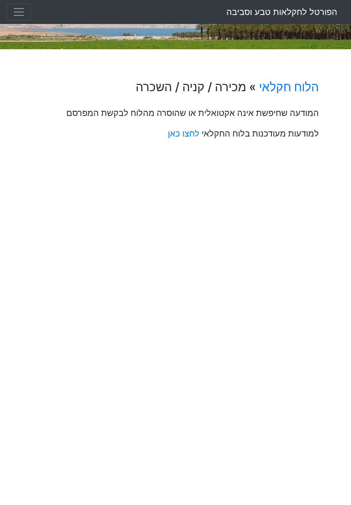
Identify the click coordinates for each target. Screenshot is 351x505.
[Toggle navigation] (19, 12)
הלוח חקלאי (289, 87)
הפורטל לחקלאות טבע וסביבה (281, 12)
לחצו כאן (183, 133)
